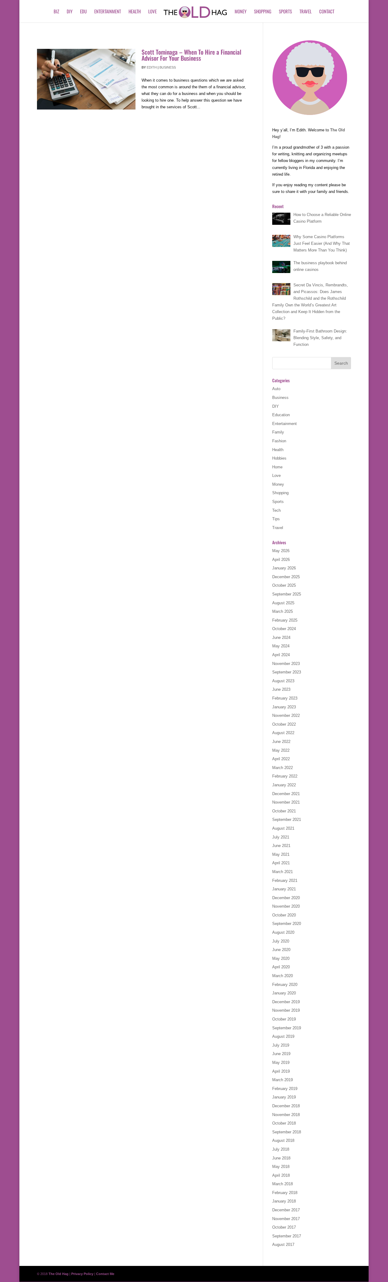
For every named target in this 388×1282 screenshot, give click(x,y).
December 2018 (286, 1106)
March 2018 (282, 1184)
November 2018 (286, 1114)
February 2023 (284, 698)
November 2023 (286, 663)
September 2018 (286, 1132)
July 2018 (280, 1149)
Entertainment (107, 12)
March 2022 (282, 767)
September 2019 (286, 1028)
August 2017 (283, 1244)
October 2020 (284, 915)
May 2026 (280, 550)
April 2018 (281, 1175)
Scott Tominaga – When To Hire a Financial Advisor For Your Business (191, 54)
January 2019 (284, 1097)
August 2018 (283, 1140)
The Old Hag (58, 1274)
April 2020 (281, 967)
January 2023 (284, 707)
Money (240, 12)
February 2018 (284, 1192)
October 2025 (284, 585)
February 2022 (284, 776)
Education (281, 415)
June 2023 (281, 689)
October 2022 (284, 724)
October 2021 (284, 811)
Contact (326, 12)
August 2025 (283, 603)
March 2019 (282, 1080)
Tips (276, 519)
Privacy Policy (82, 1274)
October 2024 (284, 628)
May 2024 (280, 646)
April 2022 (281, 759)
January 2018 (284, 1201)
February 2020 (284, 984)
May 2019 (280, 1062)
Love (152, 12)
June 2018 (281, 1158)
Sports (285, 12)
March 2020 (282, 975)
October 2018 (284, 1123)
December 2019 (286, 1002)
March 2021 (282, 871)
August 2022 (283, 732)
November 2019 (286, 1010)
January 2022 (284, 785)
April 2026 (281, 559)
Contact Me (105, 1274)
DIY (69, 12)
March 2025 (282, 611)
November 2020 (286, 906)
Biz (56, 12)
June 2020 (281, 949)
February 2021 (284, 880)
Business (167, 67)
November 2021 (286, 802)
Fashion (279, 441)
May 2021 (280, 854)
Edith (152, 67)
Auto (276, 388)
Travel (305, 12)
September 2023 (286, 672)
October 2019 (284, 1019)
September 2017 (286, 1236)
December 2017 (286, 1210)
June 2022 (281, 741)
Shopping (262, 12)
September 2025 (286, 594)
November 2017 (286, 1218)
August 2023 (283, 681)
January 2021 (284, 889)
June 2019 (281, 1053)
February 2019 (284, 1088)
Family (278, 432)
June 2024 (281, 637)
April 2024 (281, 655)
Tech (276, 510)
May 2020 (280, 958)
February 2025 (284, 620)
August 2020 (283, 932)
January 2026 (284, 568)
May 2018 (280, 1166)
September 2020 (286, 923)
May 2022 (280, 750)
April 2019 (281, 1071)
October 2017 (284, 1227)
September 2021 (286, 819)
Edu (83, 12)
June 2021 (281, 845)
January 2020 (284, 993)
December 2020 (286, 898)
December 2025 (286, 577)
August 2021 (283, 828)
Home (277, 467)
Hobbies (279, 458)
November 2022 (286, 715)
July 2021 (280, 837)
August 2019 (283, 1036)
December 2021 (286, 793)
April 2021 (281, 863)
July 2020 (280, 941)
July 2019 (280, 1045)
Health (135, 12)
